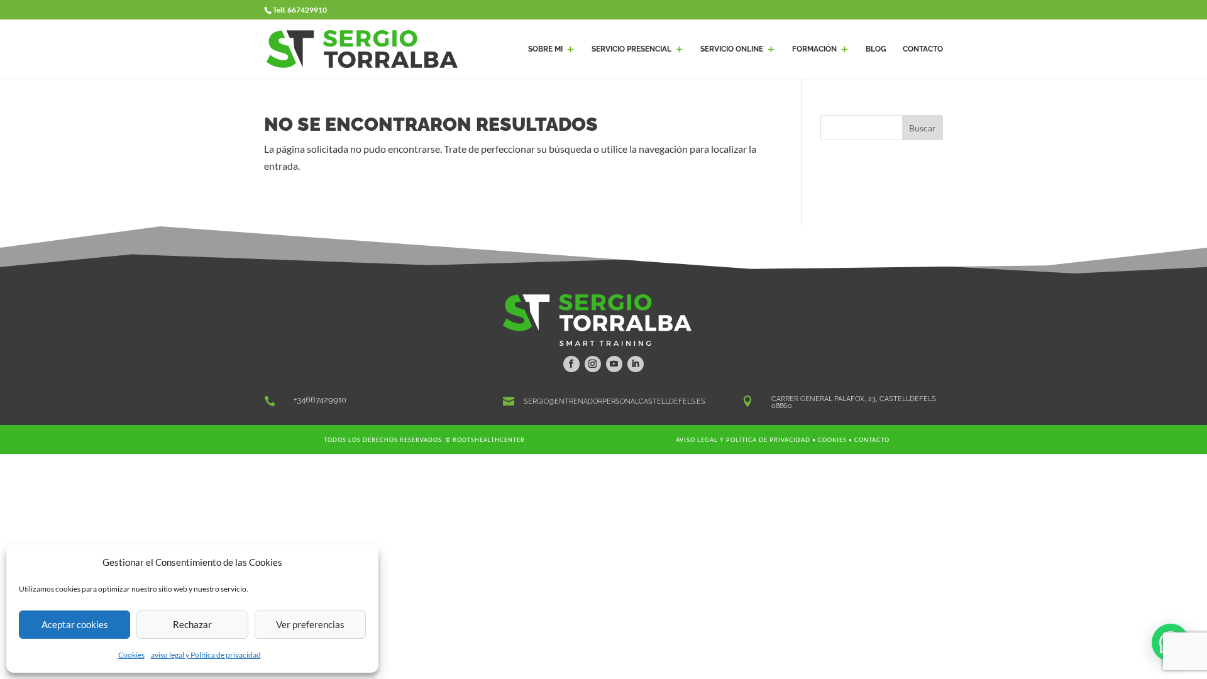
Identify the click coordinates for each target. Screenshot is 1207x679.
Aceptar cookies (74, 624)
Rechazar (192, 624)
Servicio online (731, 49)
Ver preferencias (310, 624)
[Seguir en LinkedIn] (635, 364)
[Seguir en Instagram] (593, 364)
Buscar (922, 128)
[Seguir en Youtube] (614, 364)
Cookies (131, 655)
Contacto (872, 439)
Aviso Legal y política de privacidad (743, 439)
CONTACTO (923, 49)
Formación (814, 49)
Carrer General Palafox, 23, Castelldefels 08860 (853, 402)
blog (876, 49)
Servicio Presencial (631, 49)
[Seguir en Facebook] (571, 364)
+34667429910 (320, 399)
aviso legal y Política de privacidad (206, 655)
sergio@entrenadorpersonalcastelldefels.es (614, 401)
